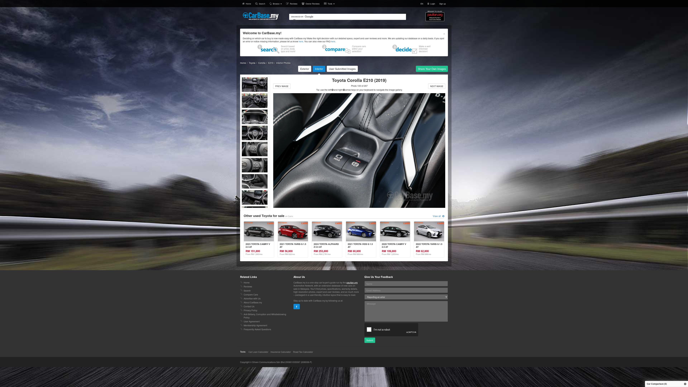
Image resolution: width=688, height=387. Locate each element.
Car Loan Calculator (258, 351)
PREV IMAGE (281, 86)
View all (437, 216)
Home (248, 3)
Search (262, 3)
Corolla (261, 62)
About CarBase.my (253, 302)
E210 (270, 62)
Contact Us (249, 306)
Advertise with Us (252, 298)
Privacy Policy (250, 310)
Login (432, 3)
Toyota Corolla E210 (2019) (359, 80)
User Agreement (252, 321)
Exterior (304, 69)
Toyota (252, 62)
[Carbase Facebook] (296, 306)
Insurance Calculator (281, 351)
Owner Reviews (313, 3)
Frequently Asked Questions (257, 329)
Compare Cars (251, 294)
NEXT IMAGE (436, 86)
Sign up (442, 3)
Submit (369, 340)
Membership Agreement (255, 325)
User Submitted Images (342, 69)
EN (422, 3)
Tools (330, 3)
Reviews (293, 3)
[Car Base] (260, 16)
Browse (276, 3)
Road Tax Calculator (303, 351)
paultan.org (352, 282)
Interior (319, 69)
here (301, 41)
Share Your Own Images (432, 69)
